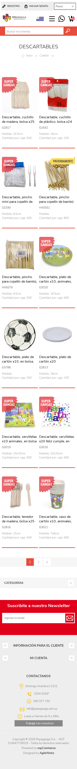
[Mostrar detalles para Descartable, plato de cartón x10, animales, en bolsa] (57, 255)
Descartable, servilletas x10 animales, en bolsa (19, 439)
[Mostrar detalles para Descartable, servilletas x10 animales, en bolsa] (20, 415)
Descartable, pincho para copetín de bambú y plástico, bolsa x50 (56, 201)
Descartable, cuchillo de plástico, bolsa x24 (55, 119)
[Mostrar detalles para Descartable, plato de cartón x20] (57, 335)
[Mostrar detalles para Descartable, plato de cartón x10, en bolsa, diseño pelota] (20, 335)
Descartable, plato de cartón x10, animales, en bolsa (55, 281)
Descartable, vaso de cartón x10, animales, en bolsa (55, 521)
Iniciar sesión (38, 6)
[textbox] (34, 31)
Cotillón (44, 56)
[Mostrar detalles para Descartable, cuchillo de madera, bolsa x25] (20, 95)
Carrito (71, 19)
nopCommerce (46, 748)
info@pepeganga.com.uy (42, 709)
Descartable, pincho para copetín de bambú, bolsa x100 (19, 281)
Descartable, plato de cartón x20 (55, 359)
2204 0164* (41, 694)
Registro (13, 6)
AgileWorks (47, 753)
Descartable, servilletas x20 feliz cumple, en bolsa (56, 441)
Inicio (29, 56)
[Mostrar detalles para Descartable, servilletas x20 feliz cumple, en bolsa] (57, 415)
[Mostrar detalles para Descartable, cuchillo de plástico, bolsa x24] (57, 95)
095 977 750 (61, 19)
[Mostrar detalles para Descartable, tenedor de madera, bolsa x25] (20, 494)
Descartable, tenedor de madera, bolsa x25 (18, 519)
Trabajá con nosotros (40, 723)
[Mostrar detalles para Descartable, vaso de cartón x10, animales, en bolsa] (57, 494)
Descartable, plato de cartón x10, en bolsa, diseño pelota (18, 361)
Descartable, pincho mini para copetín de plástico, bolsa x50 (17, 201)
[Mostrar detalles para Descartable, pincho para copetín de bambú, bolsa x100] (20, 255)
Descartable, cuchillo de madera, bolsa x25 (18, 119)
